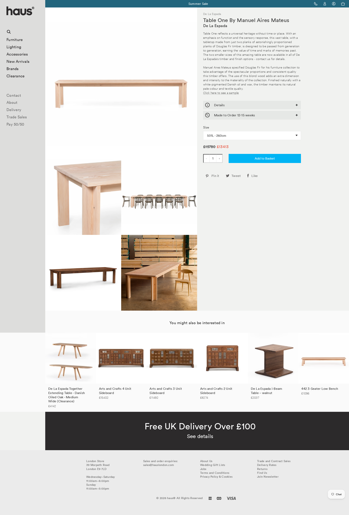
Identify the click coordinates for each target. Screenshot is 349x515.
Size (206, 127)
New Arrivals (17, 61)
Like (254, 176)
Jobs (203, 469)
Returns (262, 469)
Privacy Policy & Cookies (216, 476)
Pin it (215, 176)
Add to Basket (265, 158)
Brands (12, 68)
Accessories (17, 54)
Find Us (262, 473)
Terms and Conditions (214, 473)
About (11, 102)
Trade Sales (16, 117)
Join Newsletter (268, 476)
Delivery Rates (266, 465)
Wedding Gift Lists (212, 465)
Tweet (236, 176)
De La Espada (215, 25)
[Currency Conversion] (333, 3)
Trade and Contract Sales (273, 461)
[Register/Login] (324, 3)
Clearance (15, 76)
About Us (206, 461)
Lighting (13, 46)
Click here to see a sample (221, 93)
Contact (13, 95)
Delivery (13, 109)
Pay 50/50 (15, 124)
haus (7, 20)
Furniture (14, 39)
